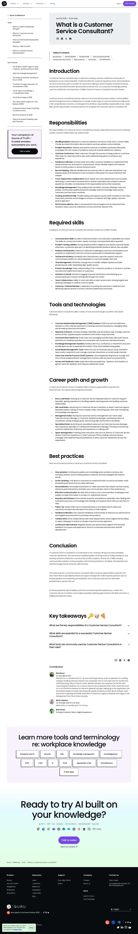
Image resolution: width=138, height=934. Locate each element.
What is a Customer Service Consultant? (41, 862)
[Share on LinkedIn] (62, 38)
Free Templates (89, 899)
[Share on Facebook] (70, 38)
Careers (86, 880)
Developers (36, 890)
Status (60, 884)
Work (24, 862)
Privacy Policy (17, 929)
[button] (14, 3)
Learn (34, 880)
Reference (16, 862)
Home (9, 862)
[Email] (57, 38)
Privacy (39, 925)
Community (36, 893)
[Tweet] (66, 38)
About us (86, 884)
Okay (31, 928)
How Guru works (12, 884)
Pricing (52, 4)
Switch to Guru (88, 896)
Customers (36, 884)
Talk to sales (130, 4)
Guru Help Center (64, 880)
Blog (33, 896)
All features (11, 890)
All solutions (11, 893)
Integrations (11, 887)
